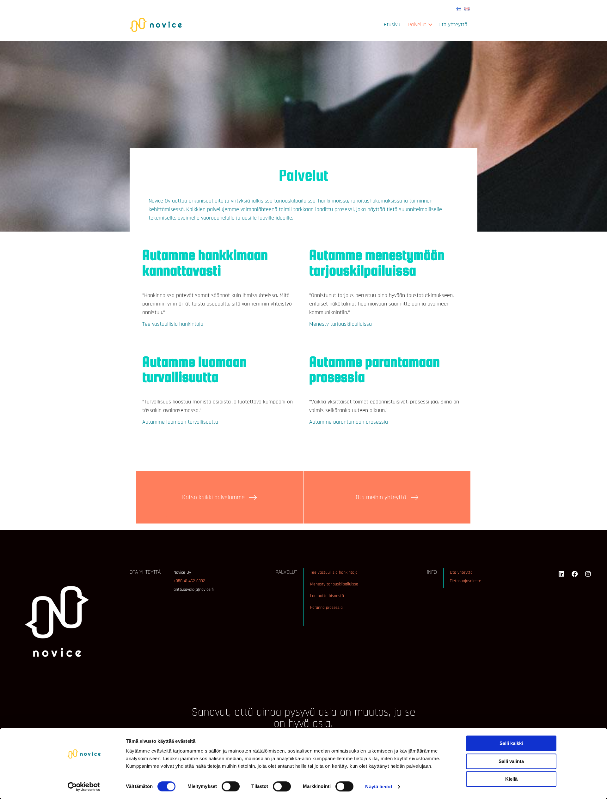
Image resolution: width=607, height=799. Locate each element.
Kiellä (511, 779)
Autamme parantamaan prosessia (348, 422)
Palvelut (417, 24)
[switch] (231, 786)
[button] (430, 24)
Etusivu (392, 24)
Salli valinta (511, 761)
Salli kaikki (511, 743)
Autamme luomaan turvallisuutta (180, 422)
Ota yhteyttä (452, 24)
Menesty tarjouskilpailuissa (340, 324)
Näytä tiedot (378, 786)
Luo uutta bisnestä (327, 596)
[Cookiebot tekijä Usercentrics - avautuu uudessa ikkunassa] (84, 786)
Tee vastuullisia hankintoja (172, 324)
